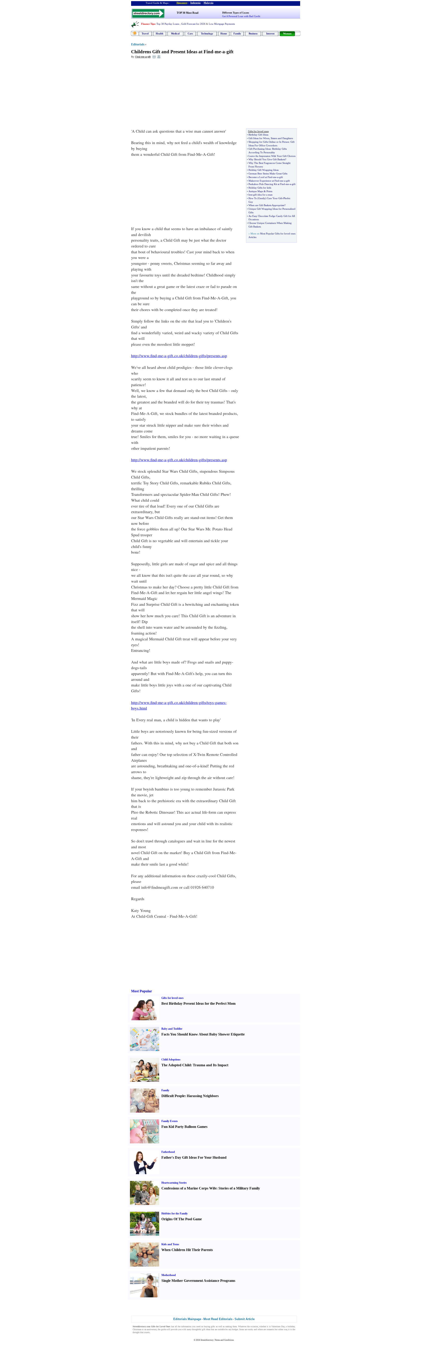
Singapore (181, 2)
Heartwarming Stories (174, 1182)
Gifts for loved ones (172, 998)
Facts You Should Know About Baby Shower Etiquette (203, 1034)
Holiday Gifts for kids (259, 187)
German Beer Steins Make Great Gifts (267, 173)
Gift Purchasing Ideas (259, 148)
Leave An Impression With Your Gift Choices (271, 156)
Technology (207, 33)
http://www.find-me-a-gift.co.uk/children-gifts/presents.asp (179, 355)
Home (223, 33)
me (218, 51)
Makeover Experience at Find (263, 180)
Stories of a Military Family (239, 1188)
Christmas (137, 1329)
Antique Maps (255, 191)
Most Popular (141, 991)
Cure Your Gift (274, 198)
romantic (270, 1329)
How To (252, 198)
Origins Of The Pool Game (181, 1219)
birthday (291, 1326)
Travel (145, 33)
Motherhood (168, 1275)
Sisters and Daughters (282, 138)
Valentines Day (278, 1326)
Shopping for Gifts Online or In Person (268, 141)
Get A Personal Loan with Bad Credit (241, 16)
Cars (190, 33)
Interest (270, 33)
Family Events (169, 1121)
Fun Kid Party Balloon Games (184, 1127)
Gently (261, 198)
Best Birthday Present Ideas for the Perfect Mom (198, 1003)
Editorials (137, 44)
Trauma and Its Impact (210, 1065)
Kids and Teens (170, 1244)
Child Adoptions (170, 1059)
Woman (287, 33)
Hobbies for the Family (174, 1213)
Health (159, 33)
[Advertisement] (167, 94)
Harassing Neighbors (203, 1096)
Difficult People (173, 1096)
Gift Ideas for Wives (258, 138)
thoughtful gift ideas (201, 1329)
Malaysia (208, 2)
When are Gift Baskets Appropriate (266, 205)
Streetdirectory (207, 1340)
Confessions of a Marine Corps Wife (188, 1188)
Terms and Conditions (224, 1340)
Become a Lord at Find (260, 177)
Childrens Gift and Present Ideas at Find (172, 51)
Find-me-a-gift (143, 56)
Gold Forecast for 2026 (193, 23)
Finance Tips (148, 23)
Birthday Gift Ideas (258, 134)
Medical (175, 33)
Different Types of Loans (235, 12)
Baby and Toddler (171, 1028)
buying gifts (209, 1326)
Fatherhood (168, 1151)
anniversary (152, 1329)
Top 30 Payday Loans (167, 23)
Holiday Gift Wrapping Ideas (263, 170)
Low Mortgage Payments (222, 23)
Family (237, 33)
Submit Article (245, 1319)
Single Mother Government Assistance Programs (198, 1281)
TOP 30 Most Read (187, 12)
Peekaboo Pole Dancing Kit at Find (266, 184)
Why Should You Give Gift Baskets (266, 159)
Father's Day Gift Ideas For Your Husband (193, 1157)
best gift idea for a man (260, 194)
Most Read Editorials (217, 1319)
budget (235, 1329)
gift (229, 51)
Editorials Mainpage (187, 1319)
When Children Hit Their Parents (187, 1250)
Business (253, 33)
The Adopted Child (176, 1065)
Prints (269, 191)
